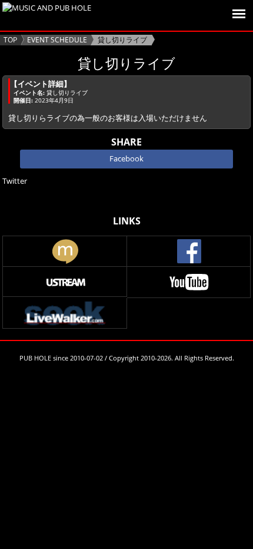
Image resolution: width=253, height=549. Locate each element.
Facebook (126, 158)
